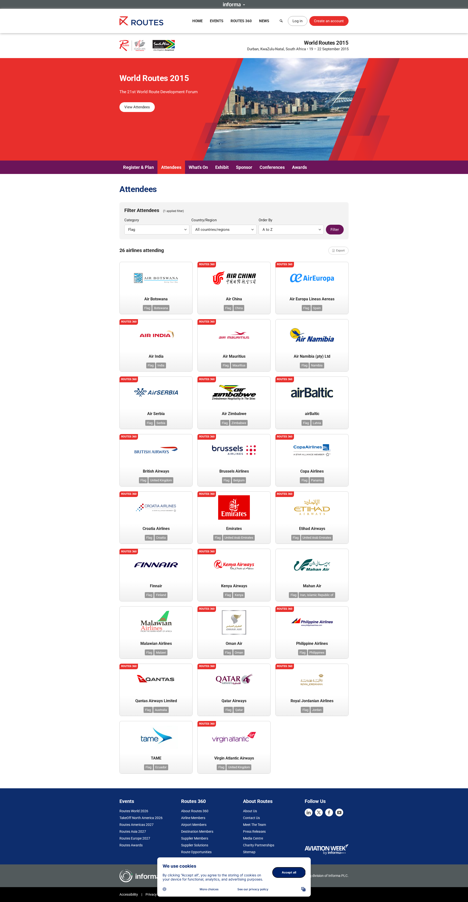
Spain (317, 308)
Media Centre (253, 838)
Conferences (272, 167)
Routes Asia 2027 (132, 831)
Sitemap (249, 852)
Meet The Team (254, 825)
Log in (297, 21)
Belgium (238, 480)
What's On (198, 167)
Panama (316, 480)
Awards (299, 167)
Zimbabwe (239, 423)
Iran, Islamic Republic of (316, 595)
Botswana (161, 308)
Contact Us (251, 818)
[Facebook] (329, 812)
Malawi (161, 652)
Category (131, 220)
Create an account (329, 21)
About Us (250, 811)
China (239, 308)
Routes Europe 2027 (134, 838)
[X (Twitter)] (319, 812)
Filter (335, 229)
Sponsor (244, 167)
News (264, 21)
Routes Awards (131, 845)
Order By (265, 220)
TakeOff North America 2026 (141, 818)
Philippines (316, 652)
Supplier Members (194, 838)
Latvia (317, 423)
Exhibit (222, 167)
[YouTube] (339, 812)
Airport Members (193, 825)
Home (197, 21)
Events (216, 21)
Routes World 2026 (133, 811)
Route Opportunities (196, 852)
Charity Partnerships (258, 845)
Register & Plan (138, 167)
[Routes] (141, 20)
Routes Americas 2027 (136, 825)
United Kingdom (161, 480)
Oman (239, 652)
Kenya (239, 595)
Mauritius (239, 365)
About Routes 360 (194, 811)
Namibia (316, 365)
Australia (161, 710)
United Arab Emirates (238, 537)
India (160, 365)
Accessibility (128, 894)
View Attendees (137, 107)
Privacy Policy (156, 894)
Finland (161, 595)
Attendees (171, 167)
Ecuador (160, 767)
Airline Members (193, 818)
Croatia (161, 537)
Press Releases (254, 831)
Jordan (317, 710)
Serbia (160, 423)
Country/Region (204, 220)
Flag (147, 308)
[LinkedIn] (308, 812)
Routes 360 (241, 21)
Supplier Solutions (194, 845)
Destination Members (197, 831)
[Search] (281, 21)
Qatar (239, 710)
